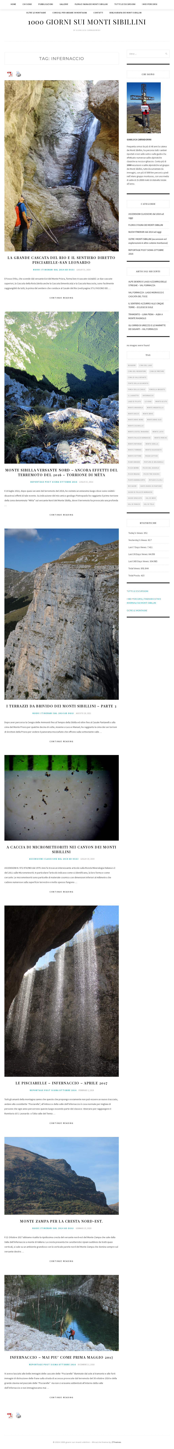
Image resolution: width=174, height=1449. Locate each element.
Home (13, 4)
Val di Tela (149, 504)
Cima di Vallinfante (137, 377)
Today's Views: (136, 532)
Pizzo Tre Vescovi (152, 474)
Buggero (132, 365)
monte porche (160, 438)
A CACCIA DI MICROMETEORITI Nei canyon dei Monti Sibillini (62, 849)
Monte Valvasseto (153, 450)
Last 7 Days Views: (137, 547)
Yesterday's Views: (138, 540)
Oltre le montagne (36, 13)
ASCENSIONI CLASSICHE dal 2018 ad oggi (54, 859)
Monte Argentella (155, 408)
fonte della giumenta (138, 383)
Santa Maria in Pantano (151, 486)
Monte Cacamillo (135, 426)
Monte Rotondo (135, 444)
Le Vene (148, 401)
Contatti (98, 13)
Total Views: (134, 568)
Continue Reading (62, 298)
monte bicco (133, 414)
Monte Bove (148, 414)
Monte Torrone (135, 450)
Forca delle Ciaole (136, 389)
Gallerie (64, 4)
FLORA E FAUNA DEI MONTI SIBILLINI (145, 224)
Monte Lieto (158, 432)
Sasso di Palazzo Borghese (140, 492)
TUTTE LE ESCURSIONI (137, 591)
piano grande (134, 462)
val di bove (151, 498)
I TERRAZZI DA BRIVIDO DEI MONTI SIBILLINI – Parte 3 (61, 706)
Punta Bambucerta (136, 480)
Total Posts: (134, 575)
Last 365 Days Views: (139, 561)
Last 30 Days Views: (138, 554)
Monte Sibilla (152, 444)
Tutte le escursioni (125, 4)
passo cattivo (151, 456)
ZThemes (116, 1442)
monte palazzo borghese (139, 438)
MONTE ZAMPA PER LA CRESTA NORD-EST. (61, 1221)
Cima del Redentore (137, 371)
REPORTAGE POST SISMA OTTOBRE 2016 (53, 482)
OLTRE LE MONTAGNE (137, 610)
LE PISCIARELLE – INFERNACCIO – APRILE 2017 (62, 1083)
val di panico (134, 504)
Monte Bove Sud (154, 420)
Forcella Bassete (157, 389)
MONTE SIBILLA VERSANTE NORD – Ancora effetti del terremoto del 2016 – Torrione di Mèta (61, 472)
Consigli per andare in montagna (70, 13)
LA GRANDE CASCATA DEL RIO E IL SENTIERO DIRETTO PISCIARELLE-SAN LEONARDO (62, 260)
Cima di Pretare (157, 371)
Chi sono (27, 4)
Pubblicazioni (45, 4)
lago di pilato (134, 401)
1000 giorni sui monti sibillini (87, 21)
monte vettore (134, 456)
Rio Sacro (132, 486)
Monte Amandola (135, 408)
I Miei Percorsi (149, 4)
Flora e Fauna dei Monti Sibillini (91, 4)
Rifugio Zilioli (156, 480)
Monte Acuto (161, 401)
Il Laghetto (133, 395)
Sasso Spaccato (135, 498)
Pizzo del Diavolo (151, 468)
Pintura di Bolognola (153, 462)
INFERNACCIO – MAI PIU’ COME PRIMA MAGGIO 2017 (61, 1357)
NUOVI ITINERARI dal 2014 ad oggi (54, 270)
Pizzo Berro (133, 468)
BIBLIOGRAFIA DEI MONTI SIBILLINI (126, 13)
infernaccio (148, 395)
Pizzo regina (134, 474)
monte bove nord (135, 420)
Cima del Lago (146, 365)
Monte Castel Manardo (138, 432)
